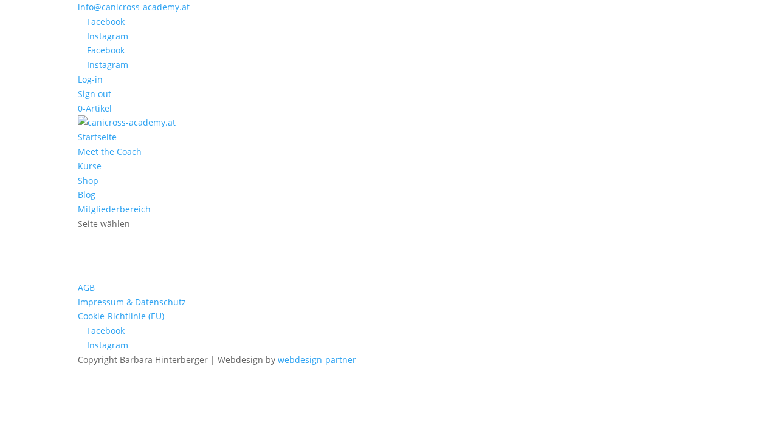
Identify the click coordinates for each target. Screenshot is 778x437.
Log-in (90, 79)
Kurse (90, 166)
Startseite (97, 137)
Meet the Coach (110, 151)
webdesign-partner (317, 359)
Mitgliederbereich (114, 209)
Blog (86, 194)
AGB (86, 287)
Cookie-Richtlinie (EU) (121, 316)
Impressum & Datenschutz (132, 302)
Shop (88, 180)
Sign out (94, 94)
